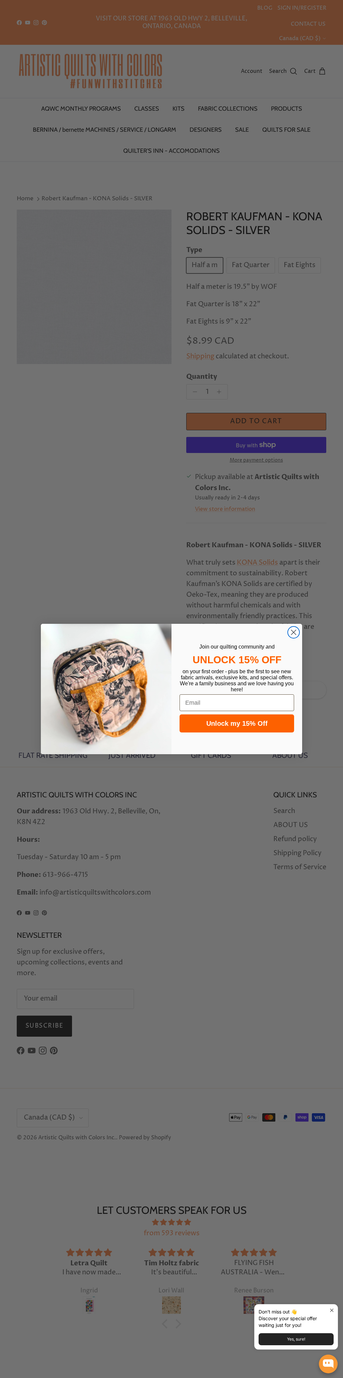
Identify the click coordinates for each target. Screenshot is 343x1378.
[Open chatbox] (328, 1364)
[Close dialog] (293, 632)
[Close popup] (332, 1310)
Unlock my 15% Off (237, 723)
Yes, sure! (296, 1339)
